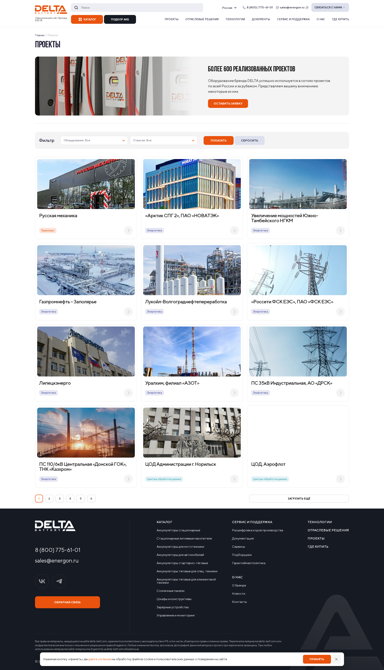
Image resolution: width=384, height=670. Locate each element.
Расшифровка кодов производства (257, 530)
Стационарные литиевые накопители (184, 538)
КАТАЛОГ (90, 19)
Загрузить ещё (299, 498)
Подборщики (242, 555)
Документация (243, 538)
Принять (317, 659)
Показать (219, 140)
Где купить (340, 19)
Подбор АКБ (120, 19)
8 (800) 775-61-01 (57, 550)
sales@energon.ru (292, 7)
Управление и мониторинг (176, 615)
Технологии (235, 19)
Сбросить (249, 140)
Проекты (171, 19)
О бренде (239, 585)
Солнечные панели (170, 590)
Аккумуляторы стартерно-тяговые (182, 563)
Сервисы (238, 546)
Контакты (239, 601)
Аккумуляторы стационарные (178, 530)
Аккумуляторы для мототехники (180, 546)
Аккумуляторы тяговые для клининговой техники (186, 581)
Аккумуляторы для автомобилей (180, 555)
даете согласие (99, 659)
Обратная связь (67, 602)
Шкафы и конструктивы (174, 599)
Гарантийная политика (248, 563)
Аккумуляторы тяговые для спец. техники (187, 571)
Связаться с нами (328, 7)
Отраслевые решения (202, 19)
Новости (238, 593)
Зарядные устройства (173, 607)
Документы (261, 19)
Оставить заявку (228, 103)
